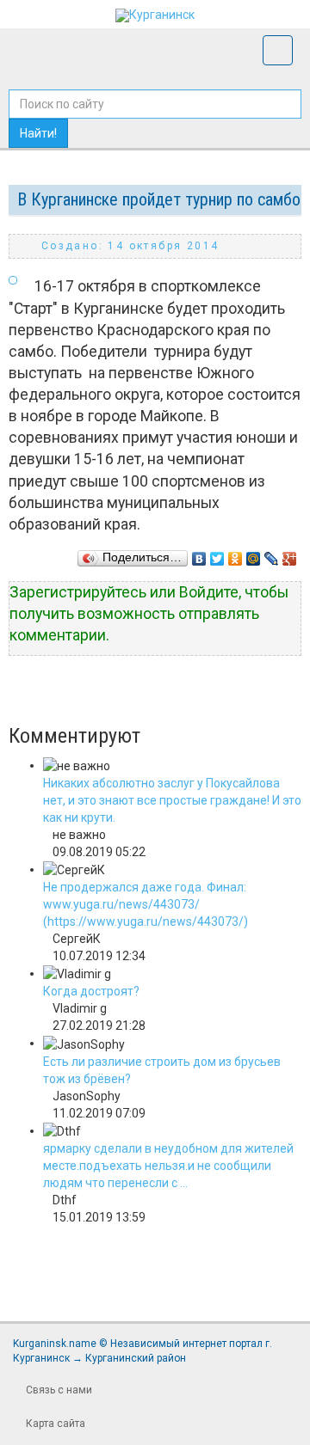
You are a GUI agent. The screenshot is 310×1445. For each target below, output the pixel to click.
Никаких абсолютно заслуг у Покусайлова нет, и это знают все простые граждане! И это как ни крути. (172, 800)
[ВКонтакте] (199, 554)
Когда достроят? (91, 991)
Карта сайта (55, 1423)
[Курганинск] (155, 15)
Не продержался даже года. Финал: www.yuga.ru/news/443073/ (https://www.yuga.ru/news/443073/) (145, 904)
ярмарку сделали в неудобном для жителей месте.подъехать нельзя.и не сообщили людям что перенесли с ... (168, 1166)
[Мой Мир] (254, 554)
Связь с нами (59, 1390)
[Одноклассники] (235, 554)
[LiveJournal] (272, 554)
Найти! (38, 133)
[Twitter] (217, 554)
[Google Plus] (290, 554)
